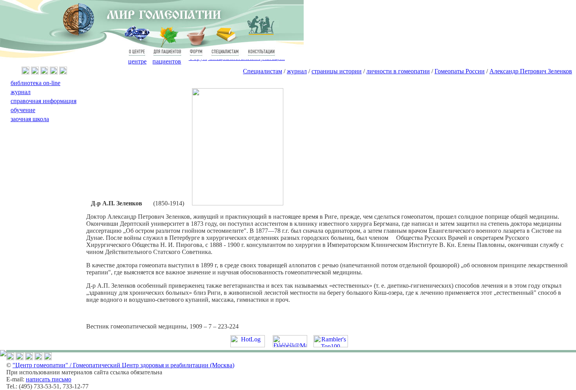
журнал (297, 71)
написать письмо (48, 379)
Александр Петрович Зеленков (530, 71)
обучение (23, 110)
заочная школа (30, 119)
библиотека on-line (35, 83)
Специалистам (262, 71)
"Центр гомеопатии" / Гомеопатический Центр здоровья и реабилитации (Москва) (123, 365)
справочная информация (43, 101)
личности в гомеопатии (398, 71)
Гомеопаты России (460, 71)
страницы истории (337, 71)
